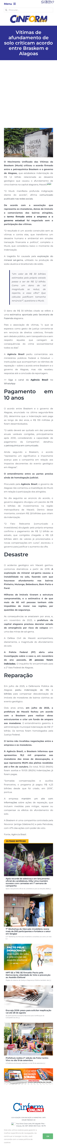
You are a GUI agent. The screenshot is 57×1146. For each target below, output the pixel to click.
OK (48, 1136)
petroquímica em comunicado (22, 445)
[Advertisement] (28, 98)
